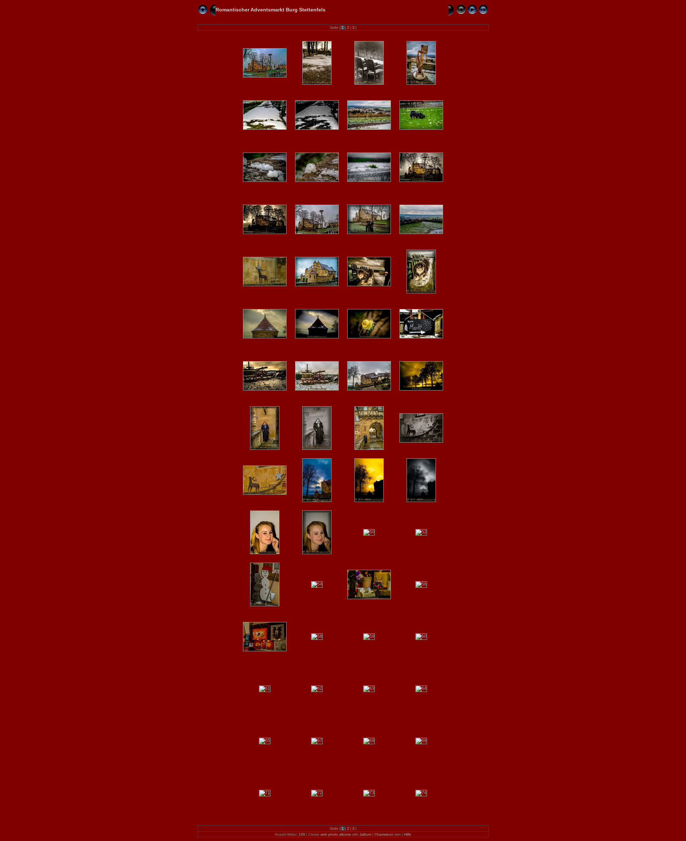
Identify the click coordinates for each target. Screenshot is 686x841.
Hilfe (407, 834)
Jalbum (365, 834)
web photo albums (335, 834)
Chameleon (383, 834)
